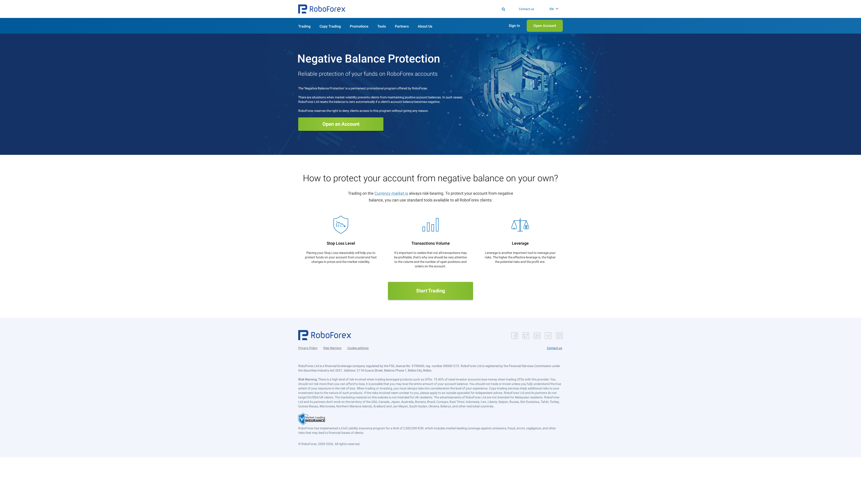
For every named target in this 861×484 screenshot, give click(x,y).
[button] (321, 8)
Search (433, 9)
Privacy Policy (307, 348)
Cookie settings (358, 348)
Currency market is (391, 193)
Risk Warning (332, 348)
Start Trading (430, 291)
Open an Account (340, 124)
